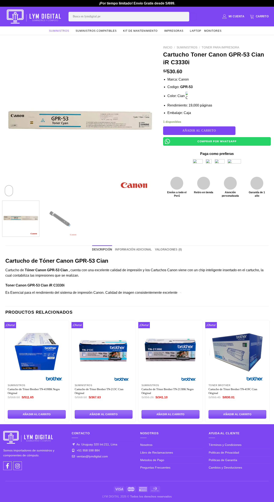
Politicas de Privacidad (224, 452)
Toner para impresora (220, 47)
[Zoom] (9, 190)
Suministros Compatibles (96, 30)
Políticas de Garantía (223, 460)
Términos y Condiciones (225, 445)
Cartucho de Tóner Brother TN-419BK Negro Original (34, 391)
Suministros (59, 30)
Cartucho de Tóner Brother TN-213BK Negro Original (167, 391)
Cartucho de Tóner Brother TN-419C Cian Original (232, 391)
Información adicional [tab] (133, 249)
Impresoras (173, 30)
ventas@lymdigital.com (92, 456)
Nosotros (146, 445)
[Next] (148, 120)
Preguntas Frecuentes (155, 467)
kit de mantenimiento (140, 30)
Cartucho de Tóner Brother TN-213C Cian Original (99, 391)
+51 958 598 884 (88, 450)
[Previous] (12, 120)
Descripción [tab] (102, 249)
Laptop (195, 30)
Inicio (167, 47)
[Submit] (192, 16)
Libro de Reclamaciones (156, 452)
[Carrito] (259, 16)
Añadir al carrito (199, 130)
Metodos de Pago (152, 460)
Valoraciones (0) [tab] (168, 249)
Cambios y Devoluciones (225, 467)
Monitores (213, 30)
